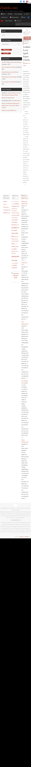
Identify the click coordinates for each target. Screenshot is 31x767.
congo (13, 210)
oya (17, 249)
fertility (13, 217)
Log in (4, 204)
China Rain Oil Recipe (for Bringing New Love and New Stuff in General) (10, 105)
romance (16, 263)
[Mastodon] (21, 1)
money (13, 239)
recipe (15, 260)
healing (13, 220)
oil (12, 243)
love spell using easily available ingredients (26, 155)
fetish (16, 217)
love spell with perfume (26, 163)
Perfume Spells (26, 134)
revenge (13, 263)
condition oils (14, 208)
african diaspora (16, 201)
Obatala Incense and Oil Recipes (9, 77)
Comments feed (6, 210)
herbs (16, 220)
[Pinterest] (27, 1)
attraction (13, 203)
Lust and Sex (25, 132)
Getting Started (10, 97)
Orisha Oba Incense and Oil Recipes (10, 72)
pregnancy (17, 251)
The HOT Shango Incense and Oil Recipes (11, 62)
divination (17, 212)
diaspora (13, 212)
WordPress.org (6, 212)
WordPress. (27, 536)
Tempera (21, 536)
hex (12, 222)
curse (15, 210)
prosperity (14, 253)
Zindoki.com (8, 8)
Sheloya (26, 111)
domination (14, 215)
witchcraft (14, 268)
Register (5, 201)
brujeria (17, 204)
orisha (13, 246)
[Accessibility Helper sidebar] (29, 1)
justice (17, 224)
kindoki (14, 227)
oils (14, 243)
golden (24, 149)
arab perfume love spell (25, 140)
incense (14, 225)
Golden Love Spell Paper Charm (26, 53)
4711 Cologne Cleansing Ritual (9, 82)
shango (15, 265)
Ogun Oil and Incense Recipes (9, 67)
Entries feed (6, 207)
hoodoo (15, 222)
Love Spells (25, 130)
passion (13, 251)
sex (12, 265)
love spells (14, 230)
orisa (16, 243)
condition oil (15, 206)
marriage (16, 236)
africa (12, 201)
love (18, 228)
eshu (18, 215)
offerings (17, 241)
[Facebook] (24, 1)
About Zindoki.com (11, 110)
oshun (14, 249)
